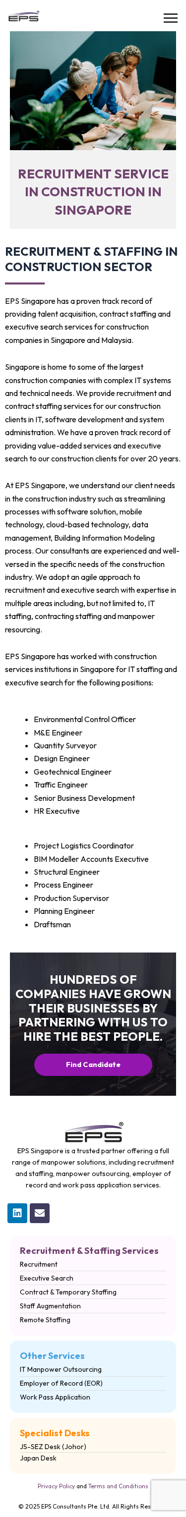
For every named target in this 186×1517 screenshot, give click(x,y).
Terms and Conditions (118, 1486)
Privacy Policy (56, 1486)
